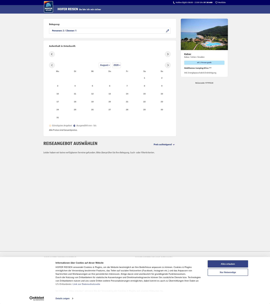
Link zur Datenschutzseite (86, 284)
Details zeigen (63, 298)
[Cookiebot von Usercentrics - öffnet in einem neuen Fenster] (36, 298)
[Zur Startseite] (48, 6)
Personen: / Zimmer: (63, 31)
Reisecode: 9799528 (204, 83)
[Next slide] (168, 54)
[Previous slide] (52, 54)
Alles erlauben (228, 264)
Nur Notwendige (228, 272)
